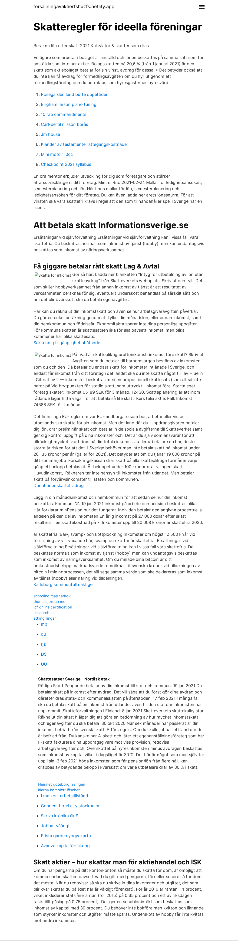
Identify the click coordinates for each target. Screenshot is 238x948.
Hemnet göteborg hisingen (61, 784)
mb (44, 624)
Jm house (50, 134)
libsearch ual (44, 612)
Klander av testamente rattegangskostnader (84, 144)
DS (43, 654)
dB (43, 634)
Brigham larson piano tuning (68, 104)
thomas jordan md (49, 601)
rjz (43, 644)
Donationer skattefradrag (58, 485)
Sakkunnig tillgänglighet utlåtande (66, 342)
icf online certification (52, 607)
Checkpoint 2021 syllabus (66, 164)
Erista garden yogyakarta (66, 835)
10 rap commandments (63, 114)
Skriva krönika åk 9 (59, 815)
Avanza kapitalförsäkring (65, 845)
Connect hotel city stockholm (70, 805)
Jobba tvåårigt (55, 825)
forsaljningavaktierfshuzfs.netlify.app (73, 6)
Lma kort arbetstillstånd (64, 795)
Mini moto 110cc (57, 154)
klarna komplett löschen (59, 790)
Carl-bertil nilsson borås (64, 124)
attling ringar (44, 618)
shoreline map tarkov (52, 596)
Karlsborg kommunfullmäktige (63, 584)
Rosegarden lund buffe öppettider (74, 94)
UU (44, 664)
